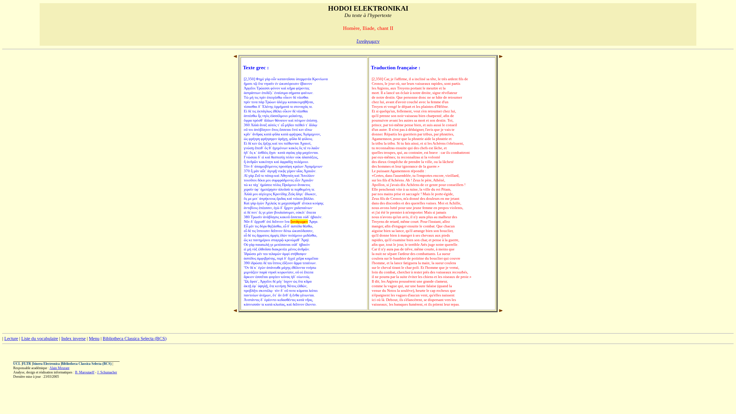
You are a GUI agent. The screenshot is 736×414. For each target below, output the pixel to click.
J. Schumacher (107, 372)
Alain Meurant (59, 368)
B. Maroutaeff (84, 372)
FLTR (26, 364)
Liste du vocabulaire (39, 338)
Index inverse (73, 338)
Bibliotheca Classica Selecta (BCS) (134, 338)
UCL (17, 364)
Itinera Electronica (46, 364)
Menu (94, 338)
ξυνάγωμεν (367, 41)
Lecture (11, 338)
